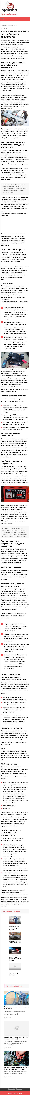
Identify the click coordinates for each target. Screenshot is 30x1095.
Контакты (19, 1088)
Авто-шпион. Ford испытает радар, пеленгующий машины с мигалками (15, 958)
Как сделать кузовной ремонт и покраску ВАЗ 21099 (15, 943)
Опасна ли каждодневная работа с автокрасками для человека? (15, 927)
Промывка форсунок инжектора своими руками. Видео (14, 973)
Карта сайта (11, 1088)
